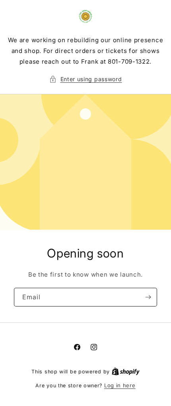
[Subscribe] (148, 297)
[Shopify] (126, 371)
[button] (85, 79)
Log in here (120, 385)
